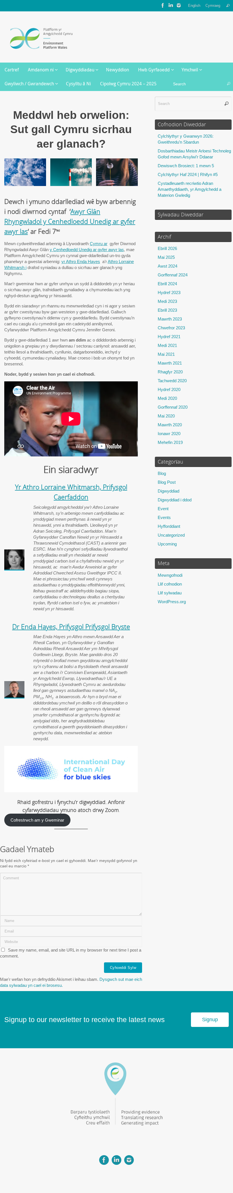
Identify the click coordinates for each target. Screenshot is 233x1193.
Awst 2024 (167, 266)
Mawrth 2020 (170, 424)
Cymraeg (212, 5)
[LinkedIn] (171, 5)
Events (164, 517)
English (194, 5)
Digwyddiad (168, 491)
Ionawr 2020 (169, 433)
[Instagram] (179, 5)
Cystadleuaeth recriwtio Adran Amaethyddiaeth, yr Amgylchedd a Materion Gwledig (189, 189)
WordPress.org (172, 601)
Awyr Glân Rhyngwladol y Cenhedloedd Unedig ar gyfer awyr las (69, 221)
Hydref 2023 (169, 292)
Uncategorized (171, 535)
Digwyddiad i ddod (175, 499)
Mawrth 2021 (170, 363)
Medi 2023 (167, 301)
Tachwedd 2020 (172, 380)
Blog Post (167, 482)
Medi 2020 (167, 398)
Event (163, 508)
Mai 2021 (166, 354)
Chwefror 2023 (171, 327)
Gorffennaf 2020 (173, 407)
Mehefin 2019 (170, 442)
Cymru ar (98, 243)
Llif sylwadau (170, 592)
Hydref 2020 (169, 389)
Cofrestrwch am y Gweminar (37, 820)
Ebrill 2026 (167, 248)
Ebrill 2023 (167, 310)
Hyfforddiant (169, 526)
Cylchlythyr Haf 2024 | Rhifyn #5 (188, 174)
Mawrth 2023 (170, 319)
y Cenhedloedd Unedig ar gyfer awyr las (87, 249)
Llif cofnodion (170, 584)
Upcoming (167, 543)
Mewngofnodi (170, 575)
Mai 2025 (166, 257)
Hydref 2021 (169, 336)
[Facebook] (163, 5)
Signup (210, 1019)
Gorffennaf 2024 (173, 274)
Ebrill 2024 (167, 283)
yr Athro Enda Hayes (80, 261)
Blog (162, 473)
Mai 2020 (166, 415)
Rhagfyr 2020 (170, 371)
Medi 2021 (167, 345)
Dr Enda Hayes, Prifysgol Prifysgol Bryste (71, 626)
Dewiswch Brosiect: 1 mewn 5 (186, 165)
